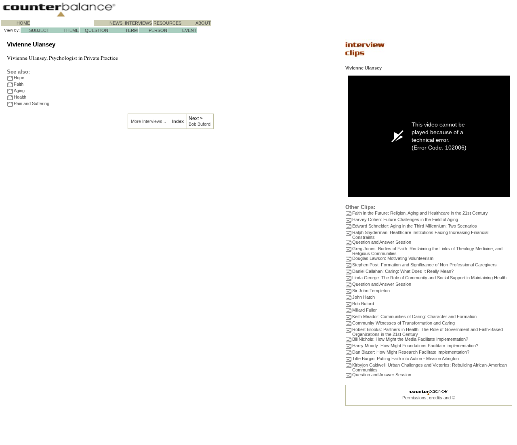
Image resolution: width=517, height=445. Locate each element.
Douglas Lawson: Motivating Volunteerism (392, 258)
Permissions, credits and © (428, 397)
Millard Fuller (364, 310)
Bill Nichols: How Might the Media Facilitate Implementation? (410, 339)
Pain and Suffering (31, 103)
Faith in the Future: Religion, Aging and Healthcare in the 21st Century (420, 213)
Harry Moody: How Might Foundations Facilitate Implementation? (415, 345)
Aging (19, 90)
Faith (18, 84)
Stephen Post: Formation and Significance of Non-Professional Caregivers (424, 264)
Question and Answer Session (381, 242)
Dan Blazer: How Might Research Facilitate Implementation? (410, 352)
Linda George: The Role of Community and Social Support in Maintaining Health (429, 277)
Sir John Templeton (371, 290)
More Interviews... (148, 121)
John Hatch (363, 297)
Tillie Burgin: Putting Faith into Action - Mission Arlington (405, 358)
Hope (19, 77)
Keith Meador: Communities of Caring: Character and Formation (414, 316)
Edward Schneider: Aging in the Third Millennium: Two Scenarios (414, 226)
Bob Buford (199, 124)
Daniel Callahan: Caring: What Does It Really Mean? (403, 271)
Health (20, 97)
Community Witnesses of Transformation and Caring (403, 323)
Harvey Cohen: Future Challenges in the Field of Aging (405, 219)
